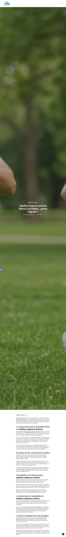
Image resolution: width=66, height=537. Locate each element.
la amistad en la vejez (34, 491)
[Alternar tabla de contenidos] (26, 415)
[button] (1, 269)
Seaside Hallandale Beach (29, 214)
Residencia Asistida (33, 202)
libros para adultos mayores (22, 468)
